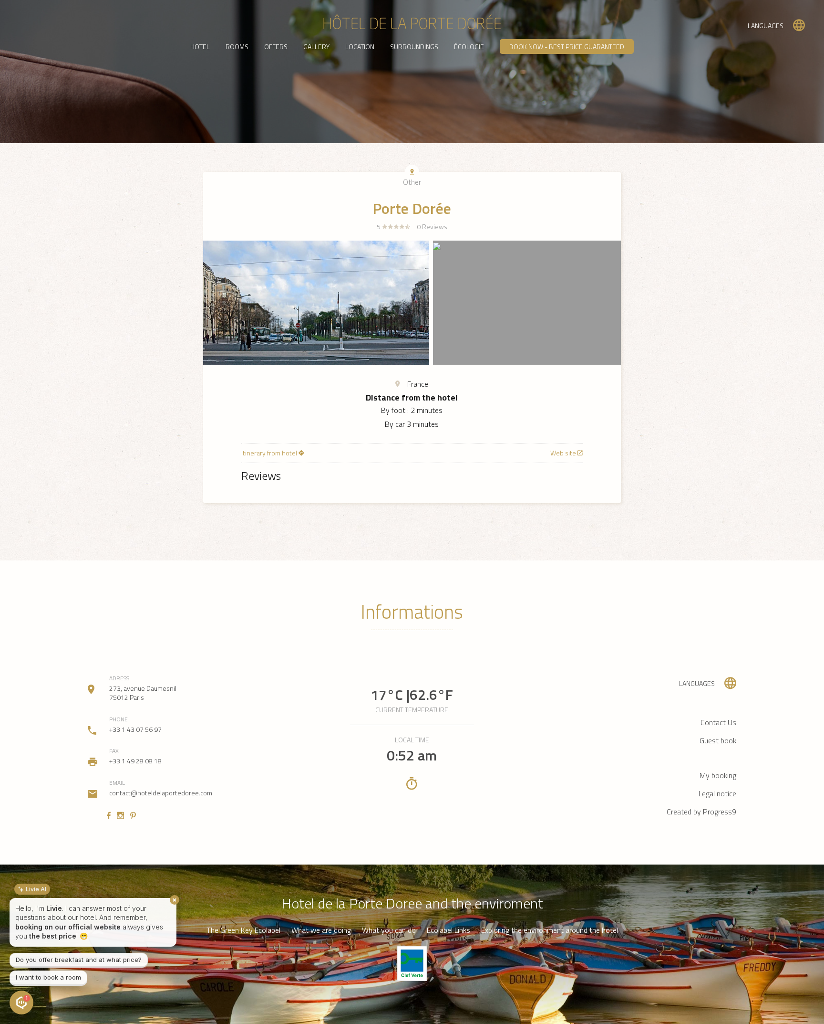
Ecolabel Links (448, 930)
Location (359, 47)
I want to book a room (48, 977)
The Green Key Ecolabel (243, 930)
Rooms (237, 47)
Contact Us (718, 722)
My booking (718, 775)
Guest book (718, 740)
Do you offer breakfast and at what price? (79, 959)
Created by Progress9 (701, 811)
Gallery (316, 47)
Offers (276, 47)
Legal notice (717, 793)
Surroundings (414, 47)
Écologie (469, 47)
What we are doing (321, 930)
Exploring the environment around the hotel (549, 930)
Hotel (200, 47)
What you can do (389, 930)
